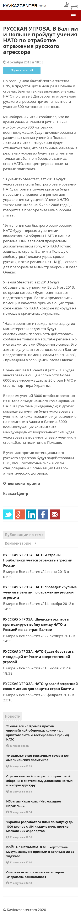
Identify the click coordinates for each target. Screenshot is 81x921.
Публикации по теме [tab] (24, 534)
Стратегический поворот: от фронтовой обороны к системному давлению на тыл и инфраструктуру (39, 783)
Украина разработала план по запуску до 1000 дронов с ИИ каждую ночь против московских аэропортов (39, 829)
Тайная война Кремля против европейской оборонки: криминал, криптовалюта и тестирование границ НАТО (37, 735)
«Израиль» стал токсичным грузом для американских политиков (38, 760)
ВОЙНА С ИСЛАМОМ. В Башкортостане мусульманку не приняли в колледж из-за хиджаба (40, 854)
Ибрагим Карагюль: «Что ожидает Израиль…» (33, 806)
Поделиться (20, 70)
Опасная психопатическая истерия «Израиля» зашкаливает (35, 877)
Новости (13, 716)
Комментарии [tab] (20, 543)
